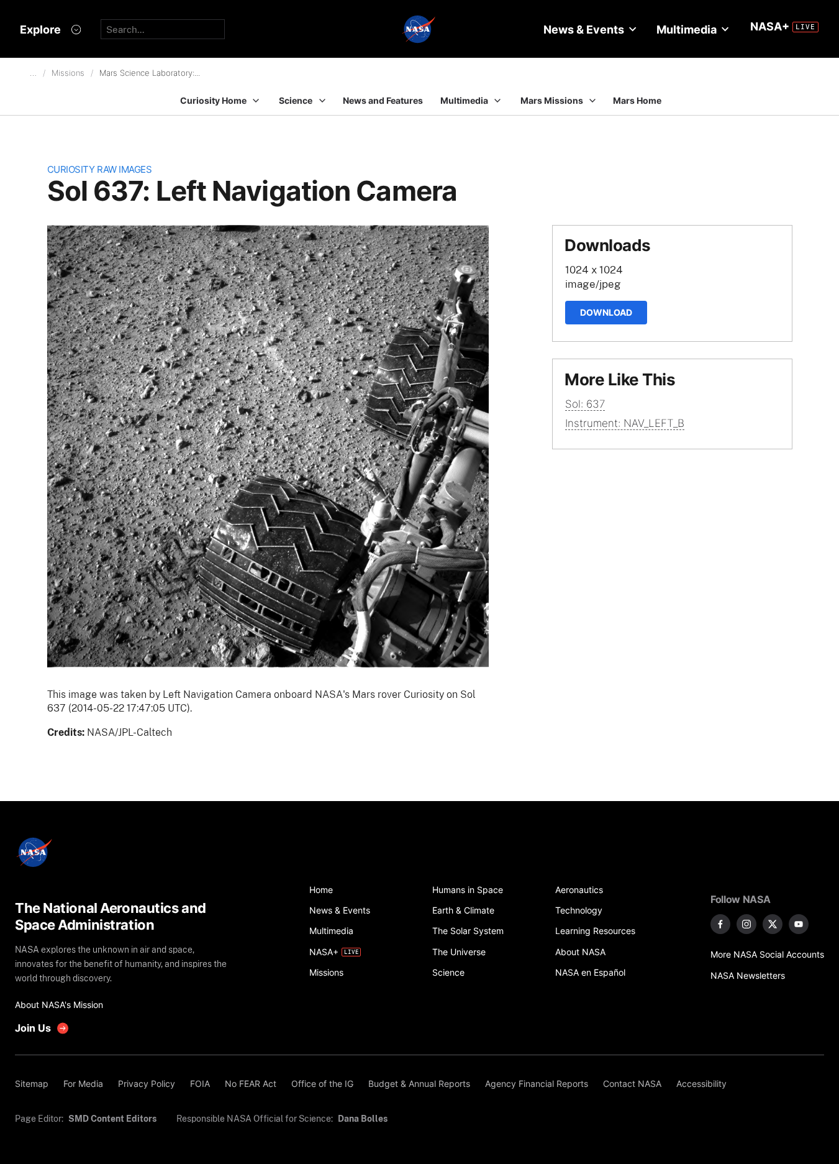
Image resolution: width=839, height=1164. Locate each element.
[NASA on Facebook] (720, 924)
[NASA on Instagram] (746, 924)
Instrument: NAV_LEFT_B (624, 423)
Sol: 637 (585, 404)
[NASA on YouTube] (799, 924)
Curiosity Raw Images (99, 169)
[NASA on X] (772, 924)
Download (606, 312)
